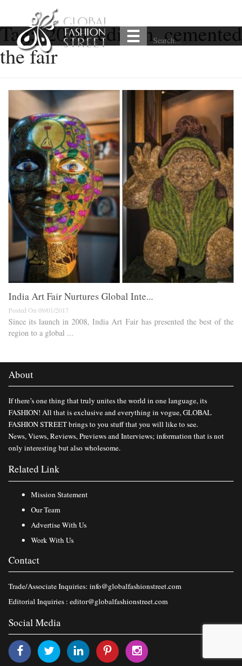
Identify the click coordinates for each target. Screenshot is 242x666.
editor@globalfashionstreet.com (119, 601)
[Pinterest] (107, 650)
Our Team (45, 510)
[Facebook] (20, 650)
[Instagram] (137, 650)
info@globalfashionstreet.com (135, 586)
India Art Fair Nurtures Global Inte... (80, 296)
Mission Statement (59, 494)
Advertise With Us (59, 525)
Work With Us (52, 540)
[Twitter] (49, 650)
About (20, 374)
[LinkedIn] (78, 650)
